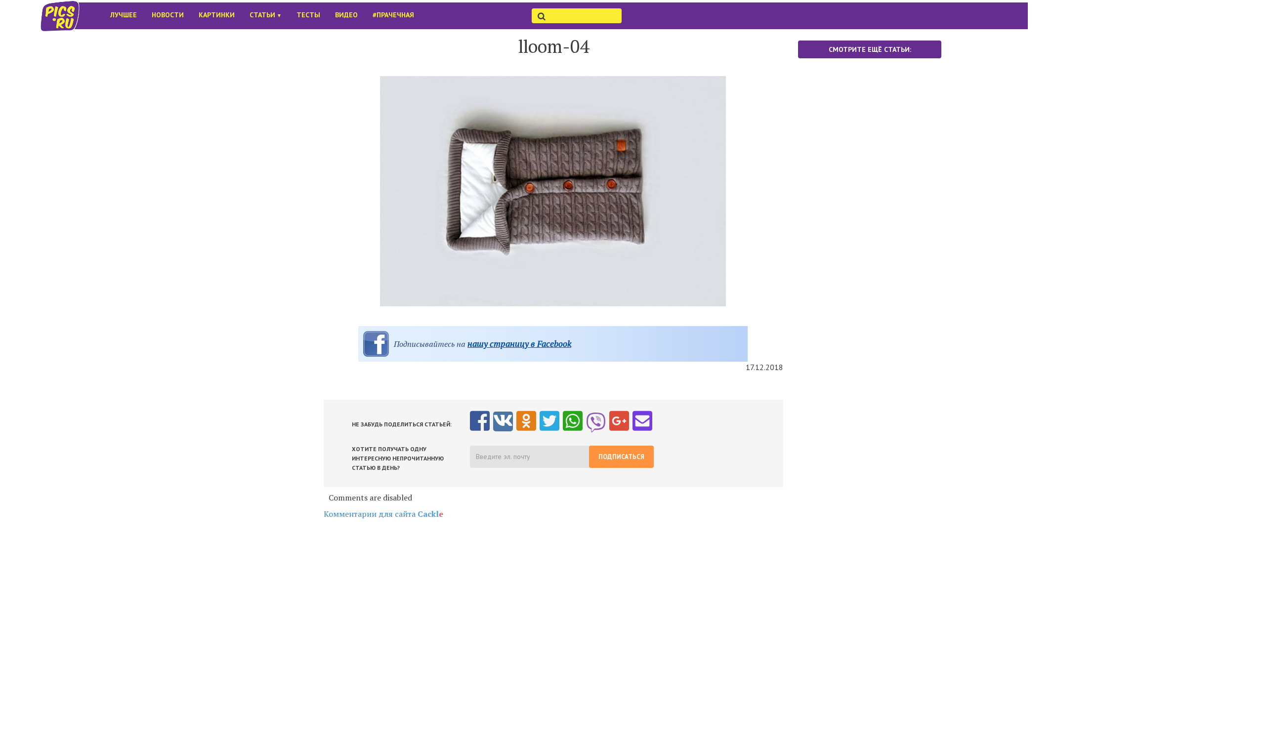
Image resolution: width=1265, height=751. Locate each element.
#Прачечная (393, 14)
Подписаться (621, 457)
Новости (168, 14)
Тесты (308, 14)
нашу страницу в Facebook (519, 343)
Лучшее (123, 14)
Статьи (266, 14)
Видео (346, 14)
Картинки (217, 14)
